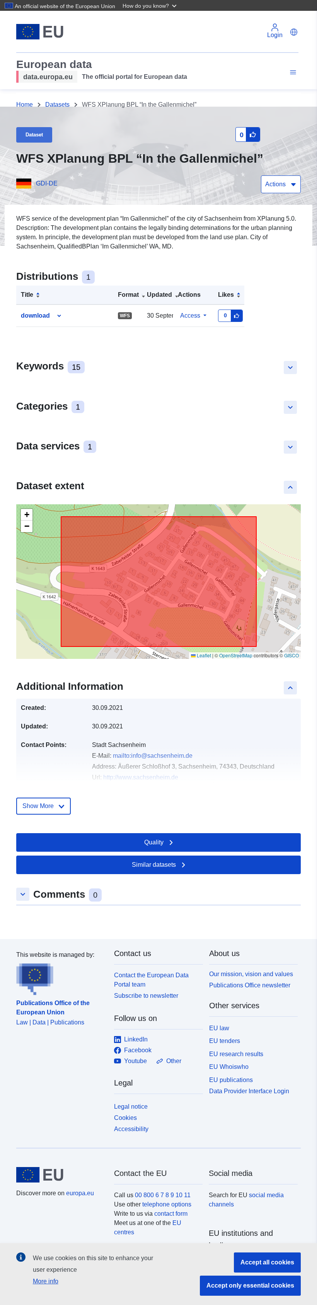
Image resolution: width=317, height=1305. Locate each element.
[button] (150, 5)
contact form (170, 1213)
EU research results (236, 1054)
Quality (154, 842)
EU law (219, 1028)
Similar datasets (154, 864)
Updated (159, 294)
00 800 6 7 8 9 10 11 (163, 1195)
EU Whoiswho (229, 1066)
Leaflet (203, 655)
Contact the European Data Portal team (151, 980)
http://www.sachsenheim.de (140, 777)
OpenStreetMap (235, 655)
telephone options (166, 1204)
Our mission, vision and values (251, 974)
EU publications (231, 1080)
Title (27, 294)
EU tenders (224, 1041)
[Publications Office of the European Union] (60, 977)
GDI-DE (47, 183)
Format (128, 294)
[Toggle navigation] (292, 72)
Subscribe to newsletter (146, 995)
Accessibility (131, 1129)
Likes (226, 294)
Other (173, 1061)
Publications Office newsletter (249, 985)
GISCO (291, 655)
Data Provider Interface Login (249, 1091)
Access (190, 315)
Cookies (125, 1117)
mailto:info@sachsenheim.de (153, 755)
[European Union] (60, 1174)
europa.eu (80, 1193)
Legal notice (131, 1106)
